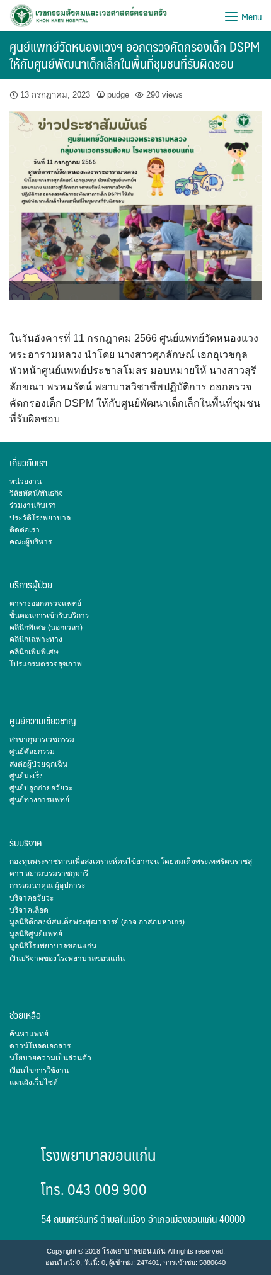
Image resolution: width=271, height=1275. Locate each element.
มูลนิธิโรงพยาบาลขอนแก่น (52, 945)
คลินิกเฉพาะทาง (35, 639)
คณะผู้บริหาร (30, 541)
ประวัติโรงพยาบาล (40, 518)
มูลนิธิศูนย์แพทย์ (35, 934)
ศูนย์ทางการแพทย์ (39, 799)
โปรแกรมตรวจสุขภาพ (45, 664)
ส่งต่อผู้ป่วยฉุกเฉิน (38, 764)
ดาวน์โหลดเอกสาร (40, 1046)
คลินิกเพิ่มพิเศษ (34, 652)
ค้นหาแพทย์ (29, 1034)
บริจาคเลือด (29, 910)
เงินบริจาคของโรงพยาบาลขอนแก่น (67, 958)
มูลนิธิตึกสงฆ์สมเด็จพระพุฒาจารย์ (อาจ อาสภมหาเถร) (97, 922)
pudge (118, 94)
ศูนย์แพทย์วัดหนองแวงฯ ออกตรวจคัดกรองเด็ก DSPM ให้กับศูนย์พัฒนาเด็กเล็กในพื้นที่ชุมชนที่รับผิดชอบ (134, 54)
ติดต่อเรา (24, 529)
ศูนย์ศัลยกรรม (32, 751)
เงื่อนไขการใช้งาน (39, 1070)
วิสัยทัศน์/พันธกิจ (36, 493)
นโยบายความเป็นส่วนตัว (50, 1057)
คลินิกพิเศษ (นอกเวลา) (46, 627)
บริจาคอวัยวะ (31, 898)
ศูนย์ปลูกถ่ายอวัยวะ (40, 788)
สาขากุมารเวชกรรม (41, 739)
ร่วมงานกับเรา (32, 505)
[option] (135, 205)
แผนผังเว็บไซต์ (33, 1082)
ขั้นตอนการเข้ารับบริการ (49, 615)
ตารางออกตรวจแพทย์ (45, 603)
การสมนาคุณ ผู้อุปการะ (47, 885)
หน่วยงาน (25, 481)
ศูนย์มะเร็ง (26, 776)
